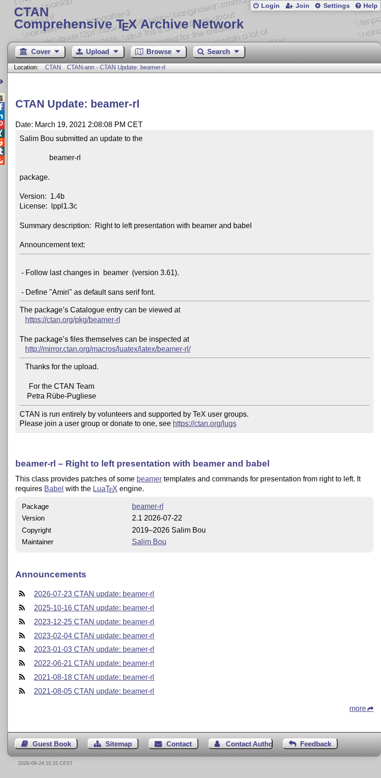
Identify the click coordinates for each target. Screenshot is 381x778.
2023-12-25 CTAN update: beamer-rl (94, 622)
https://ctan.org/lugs (204, 423)
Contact (179, 744)
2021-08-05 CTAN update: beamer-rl (94, 691)
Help (370, 5)
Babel (54, 489)
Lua (105, 489)
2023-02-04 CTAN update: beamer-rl (94, 636)
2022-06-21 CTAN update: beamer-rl (94, 663)
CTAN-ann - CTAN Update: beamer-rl (116, 67)
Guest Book (52, 744)
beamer (149, 479)
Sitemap (118, 744)
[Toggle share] (3, 81)
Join (302, 5)
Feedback (315, 744)
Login (270, 5)
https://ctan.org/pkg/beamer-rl (72, 320)
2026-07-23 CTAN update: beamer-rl (94, 594)
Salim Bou (149, 542)
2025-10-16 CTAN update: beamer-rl (94, 608)
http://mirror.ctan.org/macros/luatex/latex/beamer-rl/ (107, 349)
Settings (336, 5)
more (357, 708)
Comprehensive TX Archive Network (129, 18)
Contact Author (249, 744)
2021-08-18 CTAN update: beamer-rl (94, 677)
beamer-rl (148, 506)
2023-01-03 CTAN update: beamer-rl (94, 649)
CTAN (53, 67)
